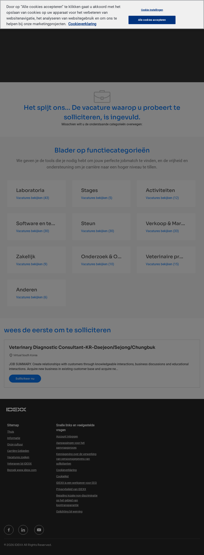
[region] (102, 14)
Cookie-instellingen (152, 9)
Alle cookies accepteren (152, 19)
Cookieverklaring (82, 24)
